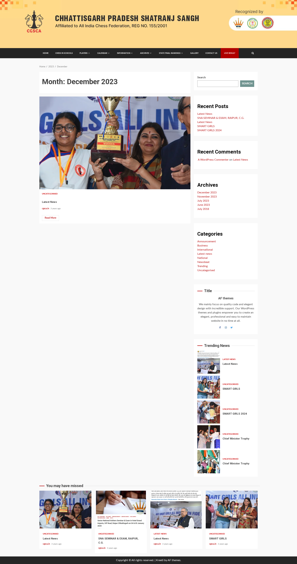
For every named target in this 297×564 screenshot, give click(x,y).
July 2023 (203, 200)
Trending (202, 266)
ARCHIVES (144, 53)
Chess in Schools (64, 53)
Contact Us (211, 53)
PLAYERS (83, 53)
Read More (50, 218)
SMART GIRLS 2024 (209, 130)
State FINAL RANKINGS (169, 53)
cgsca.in (46, 208)
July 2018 (203, 209)
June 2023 (203, 205)
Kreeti (159, 560)
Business (202, 245)
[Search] (253, 53)
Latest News (114, 143)
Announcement (206, 241)
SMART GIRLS (206, 126)
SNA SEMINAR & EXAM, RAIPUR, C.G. (220, 118)
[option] (226, 363)
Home (45, 53)
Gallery (194, 53)
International (205, 249)
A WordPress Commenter (213, 159)
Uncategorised (50, 194)
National (202, 258)
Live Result (229, 53)
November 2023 (207, 196)
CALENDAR (102, 53)
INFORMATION (123, 53)
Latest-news (204, 253)
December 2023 (207, 192)
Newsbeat (203, 262)
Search (201, 77)
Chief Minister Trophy (208, 436)
